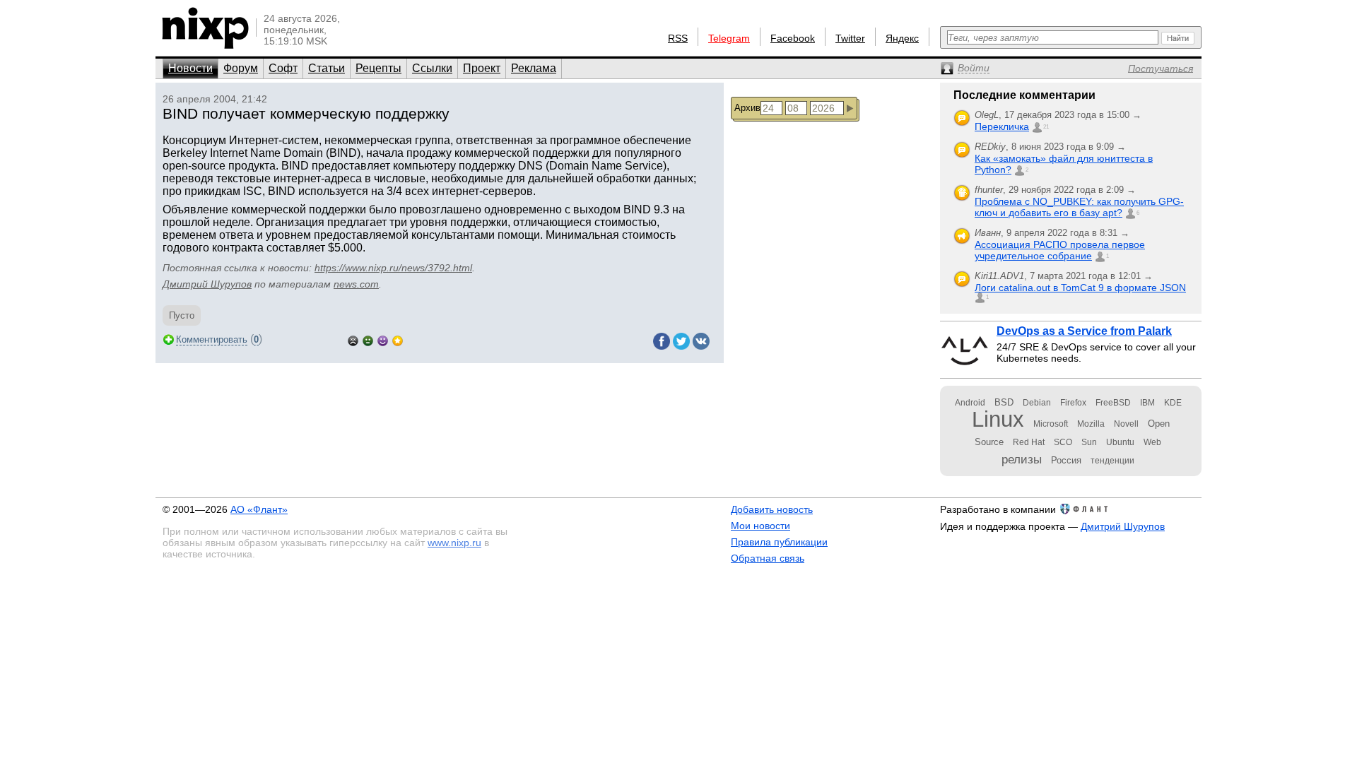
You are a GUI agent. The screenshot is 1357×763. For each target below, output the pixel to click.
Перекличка (1002, 126)
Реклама (533, 68)
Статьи (326, 68)
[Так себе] (368, 339)
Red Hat (1029, 442)
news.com (356, 284)
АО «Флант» (259, 509)
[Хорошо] (382, 339)
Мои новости (760, 525)
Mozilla (1091, 424)
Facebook (792, 38)
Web (1152, 442)
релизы (1021, 459)
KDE (1173, 402)
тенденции (1112, 460)
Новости (190, 68)
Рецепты (378, 68)
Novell (1126, 424)
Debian (1037, 402)
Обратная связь (767, 558)
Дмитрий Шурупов (207, 284)
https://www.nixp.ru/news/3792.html (393, 267)
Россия (1066, 460)
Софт (283, 68)
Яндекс (902, 38)
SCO (1063, 442)
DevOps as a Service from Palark (1084, 331)
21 (1046, 127)
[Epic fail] (353, 339)
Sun (1089, 442)
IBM (1147, 402)
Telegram (729, 38)
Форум (240, 68)
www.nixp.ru (454, 542)
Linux (998, 419)
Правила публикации (779, 542)
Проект (481, 68)
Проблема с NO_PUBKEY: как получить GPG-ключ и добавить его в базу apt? (1079, 207)
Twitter (850, 38)
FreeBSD (1113, 402)
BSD (1004, 402)
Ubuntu (1120, 442)
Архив (747, 107)
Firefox (1073, 402)
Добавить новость (772, 509)
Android (970, 402)
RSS (678, 38)
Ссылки (432, 68)
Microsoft (1050, 424)
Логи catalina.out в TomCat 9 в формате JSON (1080, 287)
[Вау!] (397, 339)
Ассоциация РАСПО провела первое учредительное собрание (1060, 250)
